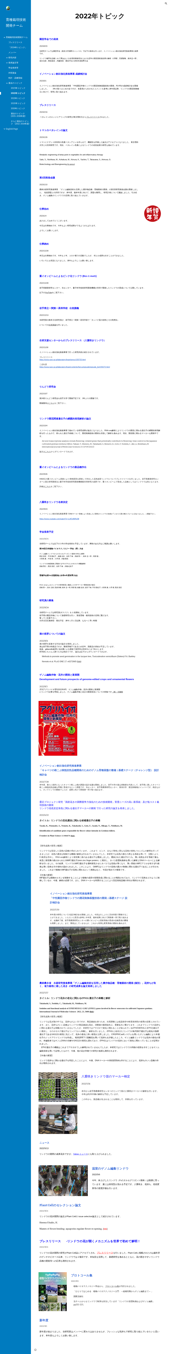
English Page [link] (12, 129)
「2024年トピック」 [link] (17, 47)
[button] (166, 3)
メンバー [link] (12, 52)
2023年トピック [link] (18, 88)
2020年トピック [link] (18, 103)
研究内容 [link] (12, 57)
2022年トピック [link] (18, 93)
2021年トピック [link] (18, 98)
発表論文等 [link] (13, 62)
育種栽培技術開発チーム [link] (17, 37)
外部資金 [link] (12, 73)
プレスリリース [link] (15, 42)
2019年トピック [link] (18, 108)
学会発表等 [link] (13, 68)
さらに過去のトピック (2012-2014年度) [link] (20, 122)
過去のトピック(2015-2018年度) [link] (18, 114)
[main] (100, 16)
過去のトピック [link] (15, 83)
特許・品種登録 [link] (15, 78)
